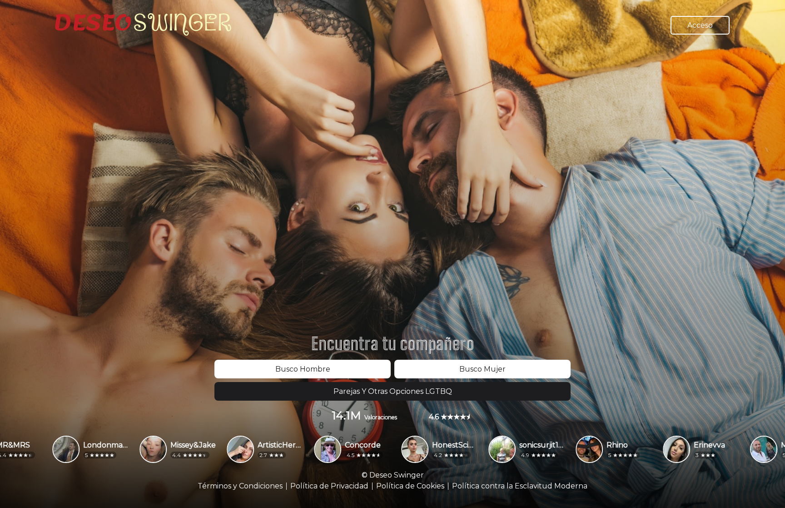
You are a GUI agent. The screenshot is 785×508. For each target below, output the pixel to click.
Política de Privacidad (329, 486)
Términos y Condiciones (240, 486)
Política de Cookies (410, 486)
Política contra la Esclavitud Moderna (519, 486)
